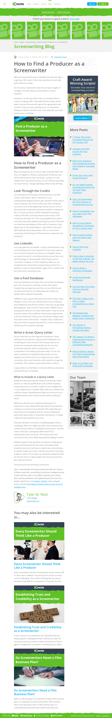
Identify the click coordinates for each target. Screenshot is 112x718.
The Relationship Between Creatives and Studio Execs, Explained (83, 316)
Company (57, 4)
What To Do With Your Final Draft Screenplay (83, 364)
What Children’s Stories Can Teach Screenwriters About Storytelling (84, 354)
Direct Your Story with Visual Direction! (83, 176)
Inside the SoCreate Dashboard (81, 278)
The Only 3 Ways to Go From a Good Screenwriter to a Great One (83, 302)
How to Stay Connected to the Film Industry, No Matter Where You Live (83, 259)
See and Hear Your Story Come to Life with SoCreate (84, 289)
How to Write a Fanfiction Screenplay (82, 269)
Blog (50, 4)
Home (29, 4)
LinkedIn (44, 481)
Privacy (98, 716)
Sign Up (92, 4)
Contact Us (105, 716)
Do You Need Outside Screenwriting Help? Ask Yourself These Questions (83, 188)
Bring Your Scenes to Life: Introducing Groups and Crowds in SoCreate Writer (84, 165)
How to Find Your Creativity (80, 248)
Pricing (43, 4)
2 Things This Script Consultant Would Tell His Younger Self (83, 140)
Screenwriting (30, 42)
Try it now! (74, 19)
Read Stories (48, 11)
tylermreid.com (33, 501)
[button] (82, 396)
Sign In (104, 4)
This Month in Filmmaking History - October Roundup (82, 328)
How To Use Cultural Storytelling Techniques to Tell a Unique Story (83, 226)
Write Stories (63, 11)
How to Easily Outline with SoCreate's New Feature (82, 237)
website (37, 481)
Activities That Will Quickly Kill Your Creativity (81, 151)
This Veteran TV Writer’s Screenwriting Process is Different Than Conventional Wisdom (84, 341)
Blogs (22, 42)
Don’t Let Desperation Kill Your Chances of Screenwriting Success (83, 202)
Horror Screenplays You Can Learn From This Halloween (83, 214)
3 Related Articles (60, 57)
